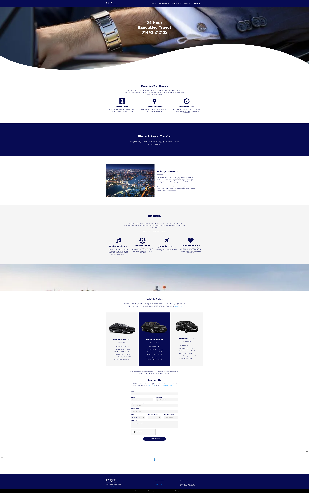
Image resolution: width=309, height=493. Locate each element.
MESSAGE (134, 420)
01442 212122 (154, 32)
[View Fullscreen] (2, 456)
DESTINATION (135, 408)
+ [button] (2, 451)
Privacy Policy (159, 484)
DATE (132, 414)
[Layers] (307, 451)
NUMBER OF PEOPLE (169, 414)
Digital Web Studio (117, 486)
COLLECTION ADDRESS (137, 403)
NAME (133, 391)
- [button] (2, 453)
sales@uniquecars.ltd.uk (169, 385)
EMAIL (133, 397)
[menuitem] (153, 3)
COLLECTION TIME (153, 414)
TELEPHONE (159, 397)
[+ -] (154, 461)
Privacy (177, 491)
